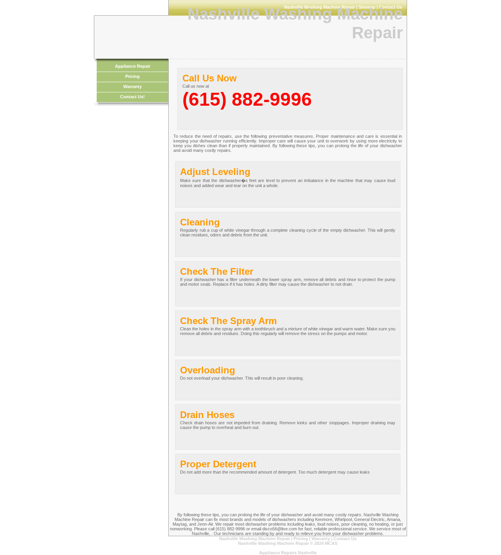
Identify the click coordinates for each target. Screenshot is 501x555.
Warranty (132, 86)
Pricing (132, 76)
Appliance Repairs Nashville (288, 552)
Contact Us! (132, 96)
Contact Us (345, 538)
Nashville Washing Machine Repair (254, 538)
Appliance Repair (132, 66)
